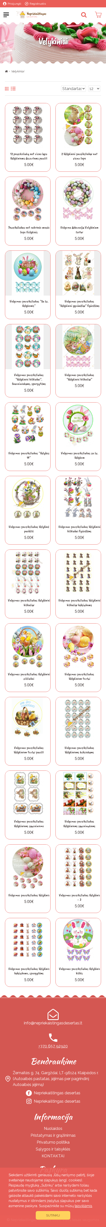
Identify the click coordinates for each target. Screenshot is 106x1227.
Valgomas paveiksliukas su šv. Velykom (79, 455)
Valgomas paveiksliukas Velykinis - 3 (79, 897)
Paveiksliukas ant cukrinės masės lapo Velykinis (29, 229)
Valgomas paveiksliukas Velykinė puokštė (29, 529)
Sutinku (53, 1215)
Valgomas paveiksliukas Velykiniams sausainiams (29, 823)
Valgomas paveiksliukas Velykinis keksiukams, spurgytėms (29, 971)
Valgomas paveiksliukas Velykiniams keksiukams (79, 750)
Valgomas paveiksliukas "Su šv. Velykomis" (29, 303)
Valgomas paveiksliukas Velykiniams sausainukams (79, 823)
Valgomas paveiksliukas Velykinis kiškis (79, 971)
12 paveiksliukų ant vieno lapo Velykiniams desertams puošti (28, 156)
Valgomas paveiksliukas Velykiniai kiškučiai (29, 602)
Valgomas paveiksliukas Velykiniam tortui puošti (29, 750)
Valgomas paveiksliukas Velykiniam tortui (79, 676)
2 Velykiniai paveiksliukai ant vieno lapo (79, 156)
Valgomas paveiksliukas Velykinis (29, 895)
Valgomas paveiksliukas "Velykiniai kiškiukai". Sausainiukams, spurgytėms (29, 379)
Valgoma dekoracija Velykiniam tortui (79, 229)
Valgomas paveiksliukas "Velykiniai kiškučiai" (79, 377)
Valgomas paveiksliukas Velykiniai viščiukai (29, 676)
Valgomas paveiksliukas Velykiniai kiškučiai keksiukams (79, 602)
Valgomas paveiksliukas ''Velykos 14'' (28, 455)
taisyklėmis (83, 1206)
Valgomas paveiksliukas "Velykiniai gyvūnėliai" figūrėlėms (79, 303)
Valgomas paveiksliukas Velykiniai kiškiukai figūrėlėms (79, 529)
